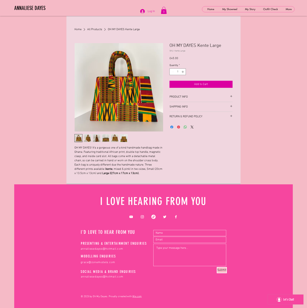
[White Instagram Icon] (142, 217)
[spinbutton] (177, 72)
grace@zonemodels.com (98, 262)
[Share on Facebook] (172, 127)
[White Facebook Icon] (176, 217)
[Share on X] (192, 127)
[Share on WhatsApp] (185, 127)
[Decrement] (172, 72)
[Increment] (183, 72)
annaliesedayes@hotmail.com (102, 249)
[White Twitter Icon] (165, 217)
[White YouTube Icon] (131, 217)
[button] (164, 10)
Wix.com (137, 296)
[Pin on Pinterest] (178, 127)
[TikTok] (153, 217)
